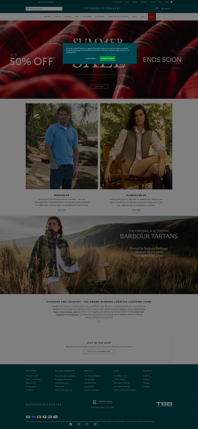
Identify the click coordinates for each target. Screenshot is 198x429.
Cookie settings (91, 58)
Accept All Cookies (107, 58)
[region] (100, 53)
